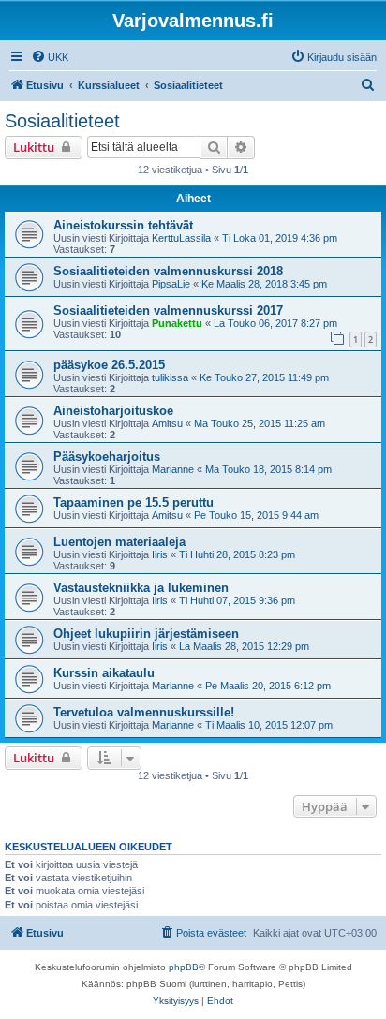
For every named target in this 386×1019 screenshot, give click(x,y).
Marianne (173, 469)
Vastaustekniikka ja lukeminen (141, 588)
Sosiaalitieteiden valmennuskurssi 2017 (168, 310)
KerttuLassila (181, 238)
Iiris (160, 554)
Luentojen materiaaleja (119, 542)
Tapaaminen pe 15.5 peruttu (133, 502)
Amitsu (167, 423)
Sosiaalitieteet (62, 121)
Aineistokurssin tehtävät (123, 225)
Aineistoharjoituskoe (113, 411)
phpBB (184, 967)
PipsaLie (171, 283)
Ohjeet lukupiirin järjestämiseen (146, 634)
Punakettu (177, 323)
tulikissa (170, 377)
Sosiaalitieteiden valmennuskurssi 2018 (168, 271)
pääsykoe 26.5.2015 (109, 365)
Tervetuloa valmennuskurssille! (143, 712)
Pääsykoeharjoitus (106, 457)
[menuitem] (49, 57)
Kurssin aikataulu (104, 673)
